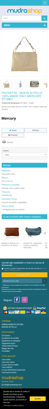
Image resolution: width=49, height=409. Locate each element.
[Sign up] (44, 280)
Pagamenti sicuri (8, 343)
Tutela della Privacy (10, 345)
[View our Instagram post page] (23, 300)
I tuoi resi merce (8, 362)
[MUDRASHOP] (24, 10)
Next (45, 84)
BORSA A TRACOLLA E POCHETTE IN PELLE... (10, 244)
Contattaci (6, 351)
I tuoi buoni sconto (9, 372)
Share (36, 130)
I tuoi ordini (6, 359)
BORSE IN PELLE (9, 327)
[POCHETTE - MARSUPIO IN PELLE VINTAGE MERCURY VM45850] (33, 231)
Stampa (9, 142)
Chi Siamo (6, 335)
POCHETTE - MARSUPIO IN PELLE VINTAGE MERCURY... (32, 245)
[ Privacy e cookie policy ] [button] (14, 405)
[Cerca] (44, 18)
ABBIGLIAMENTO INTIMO (12, 324)
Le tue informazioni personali (13, 369)
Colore (6, 150)
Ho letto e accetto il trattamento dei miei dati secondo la (25, 269)
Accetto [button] (38, 399)
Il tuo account (8, 355)
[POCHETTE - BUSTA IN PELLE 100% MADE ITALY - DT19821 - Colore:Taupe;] (7, 84)
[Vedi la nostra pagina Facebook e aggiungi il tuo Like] (16, 300)
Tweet (13, 130)
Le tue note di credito (10, 364)
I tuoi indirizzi (7, 367)
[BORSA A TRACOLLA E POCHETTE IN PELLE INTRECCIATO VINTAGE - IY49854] (12, 231)
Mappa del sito (8, 348)
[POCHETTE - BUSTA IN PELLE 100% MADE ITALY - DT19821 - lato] (21, 84)
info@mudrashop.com (13, 384)
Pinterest (14, 135)
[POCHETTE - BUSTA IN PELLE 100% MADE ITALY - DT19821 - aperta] (35, 84)
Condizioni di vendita (10, 338)
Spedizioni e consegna (11, 340)
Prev (4, 84)
